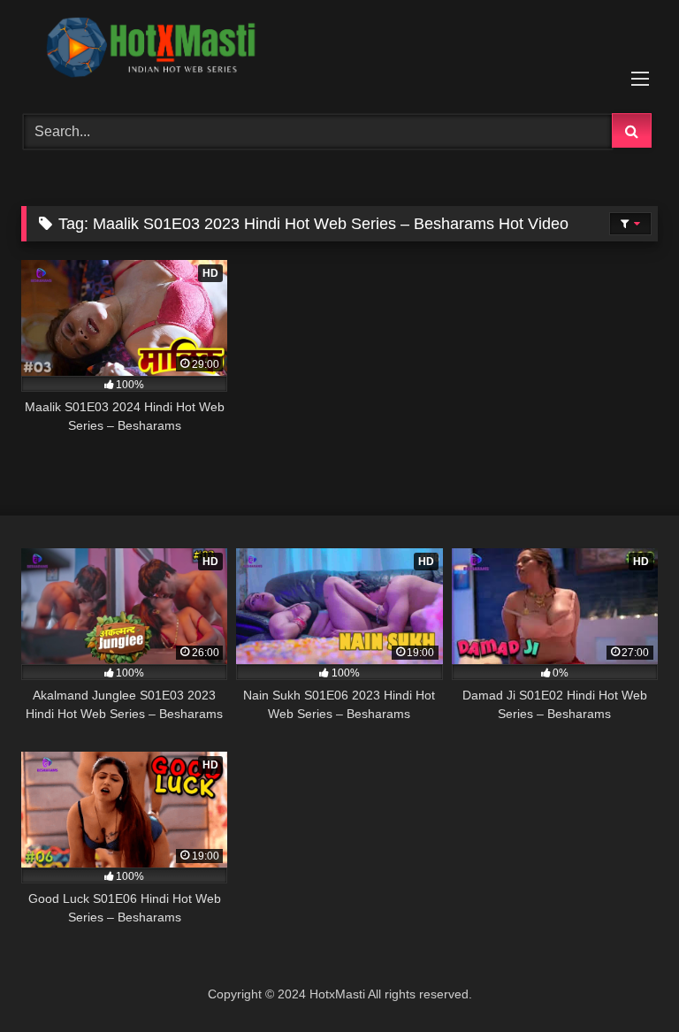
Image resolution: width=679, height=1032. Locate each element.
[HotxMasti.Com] (339, 50)
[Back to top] (624, 979)
